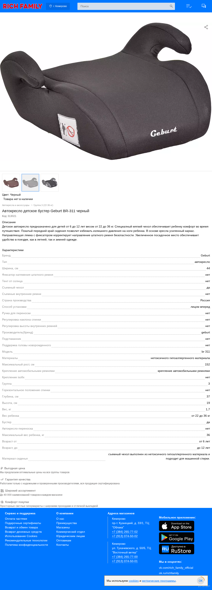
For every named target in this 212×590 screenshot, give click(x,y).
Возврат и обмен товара (21, 527)
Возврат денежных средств (23, 531)
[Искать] (171, 6)
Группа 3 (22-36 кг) (43, 205)
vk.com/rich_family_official (176, 567)
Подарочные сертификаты (23, 523)
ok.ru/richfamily (169, 573)
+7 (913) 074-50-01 (125, 561)
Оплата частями (16, 518)
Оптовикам (63, 540)
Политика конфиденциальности (26, 544)
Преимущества (66, 523)
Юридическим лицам (70, 536)
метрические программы (159, 580)
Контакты (62, 544)
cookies (134, 580)
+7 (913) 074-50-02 (125, 536)
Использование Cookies (21, 536)
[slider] (200, 581)
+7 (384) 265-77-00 (125, 556)
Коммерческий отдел (70, 531)
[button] (189, 6)
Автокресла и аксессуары (16, 205)
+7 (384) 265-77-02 (125, 531)
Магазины (63, 527)
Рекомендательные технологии (26, 540)
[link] (22, 6)
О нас (60, 518)
